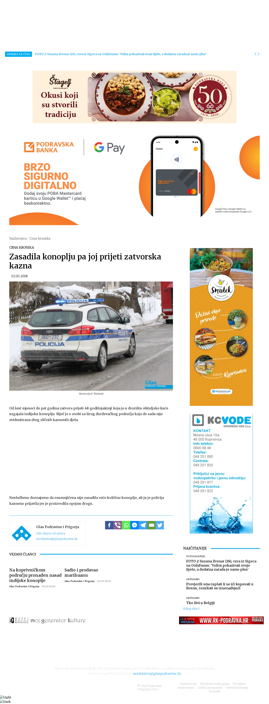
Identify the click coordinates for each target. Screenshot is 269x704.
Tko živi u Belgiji (200, 603)
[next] (258, 54)
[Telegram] (143, 525)
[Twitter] (160, 525)
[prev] (255, 54)
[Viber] (117, 525)
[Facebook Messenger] (134, 525)
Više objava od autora (50, 533)
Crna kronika (39, 238)
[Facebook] (109, 525)
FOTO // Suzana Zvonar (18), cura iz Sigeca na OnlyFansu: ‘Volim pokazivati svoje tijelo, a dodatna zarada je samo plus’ (120, 54)
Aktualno (193, 579)
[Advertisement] (91, 457)
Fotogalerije (195, 556)
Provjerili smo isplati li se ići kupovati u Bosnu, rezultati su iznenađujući (219, 586)
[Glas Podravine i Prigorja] (22, 533)
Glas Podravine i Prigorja (57, 527)
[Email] (151, 525)
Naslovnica (18, 238)
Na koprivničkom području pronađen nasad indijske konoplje (35, 575)
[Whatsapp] (126, 525)
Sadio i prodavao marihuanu (81, 572)
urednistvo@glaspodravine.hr (57, 539)
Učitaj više (190, 609)
